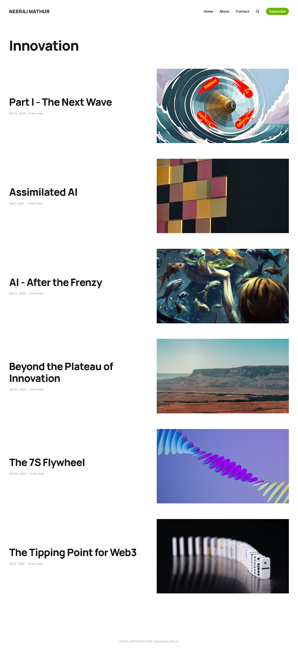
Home (208, 11)
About (224, 11)
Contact (242, 11)
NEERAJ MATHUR (29, 11)
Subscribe (277, 11)
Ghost (174, 641)
